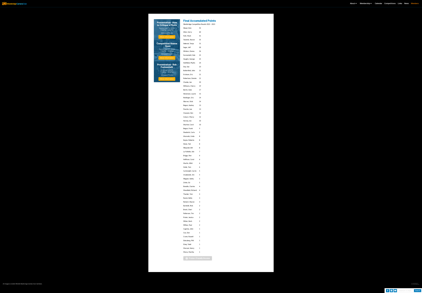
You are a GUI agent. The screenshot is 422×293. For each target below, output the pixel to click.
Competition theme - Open (167, 44)
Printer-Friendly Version (199, 258)
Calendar (378, 3)
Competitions (390, 3)
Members (415, 3)
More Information (167, 37)
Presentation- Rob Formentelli (167, 65)
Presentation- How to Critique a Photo (167, 23)
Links (400, 3)
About (353, 3)
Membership (365, 3)
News (406, 3)
